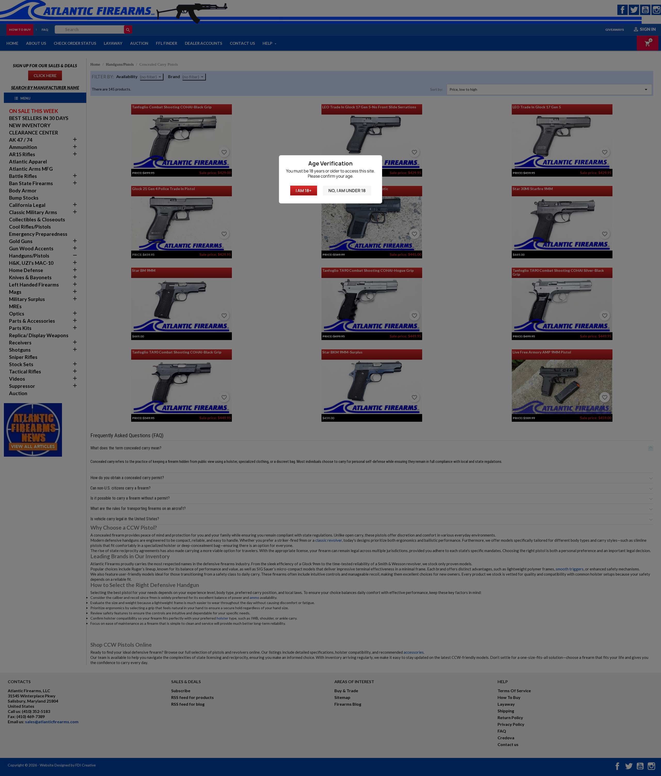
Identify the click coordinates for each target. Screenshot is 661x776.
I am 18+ (304, 190)
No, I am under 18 (347, 190)
